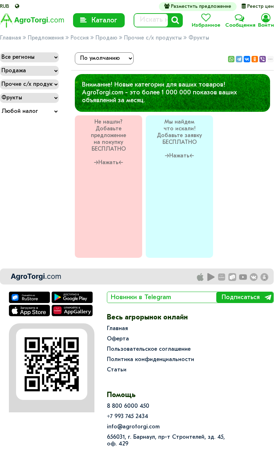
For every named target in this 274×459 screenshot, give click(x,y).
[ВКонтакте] (247, 59)
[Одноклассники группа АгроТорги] (264, 277)
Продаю (106, 38)
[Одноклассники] (255, 59)
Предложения (46, 38)
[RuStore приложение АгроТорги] (232, 277)
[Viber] (262, 59)
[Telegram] (239, 59)
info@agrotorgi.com (133, 427)
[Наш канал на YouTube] (243, 277)
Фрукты (198, 38)
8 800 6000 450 (128, 406)
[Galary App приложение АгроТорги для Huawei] (222, 277)
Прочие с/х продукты (153, 38)
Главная (10, 38)
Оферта (118, 339)
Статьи (116, 370)
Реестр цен (258, 6)
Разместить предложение (197, 6)
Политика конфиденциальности (150, 359)
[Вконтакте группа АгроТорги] (254, 277)
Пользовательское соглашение (149, 349)
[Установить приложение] (211, 277)
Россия (80, 38)
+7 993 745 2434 (127, 416)
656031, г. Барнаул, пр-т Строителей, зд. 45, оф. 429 (166, 440)
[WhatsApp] (231, 59)
